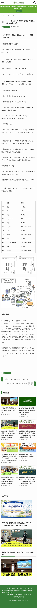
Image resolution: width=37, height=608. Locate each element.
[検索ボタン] (34, 2)
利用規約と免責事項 (18, 597)
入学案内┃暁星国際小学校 (11, 588)
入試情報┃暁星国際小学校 (26, 588)
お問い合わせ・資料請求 (16, 594)
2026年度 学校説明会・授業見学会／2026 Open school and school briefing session (17, 591)
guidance (6, 26)
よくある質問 (5, 594)
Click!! (19, 11)
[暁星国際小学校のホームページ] (18, 2)
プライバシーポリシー (29, 594)
